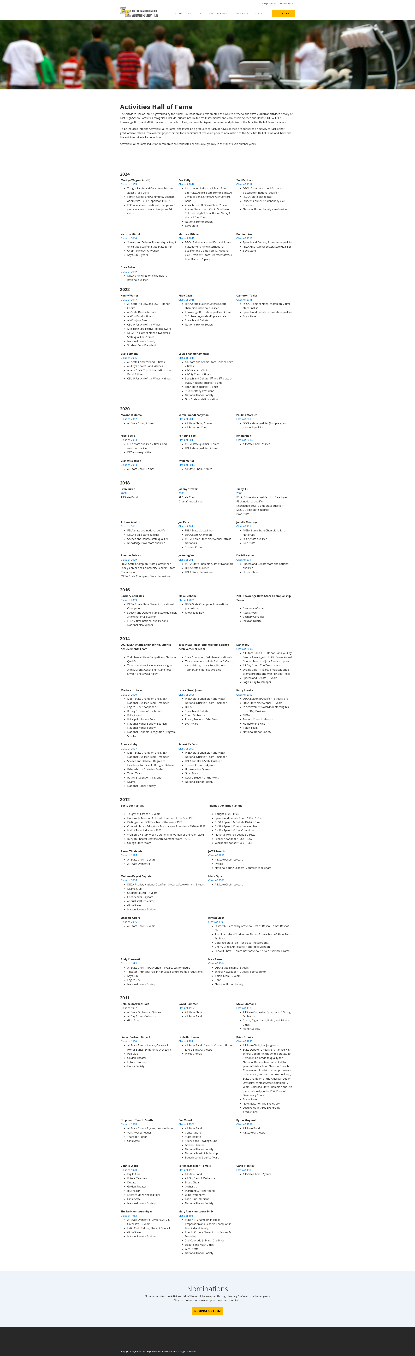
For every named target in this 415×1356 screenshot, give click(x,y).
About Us (194, 13)
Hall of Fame (218, 13)
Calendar (241, 13)
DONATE (283, 13)
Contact (260, 13)
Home (178, 13)
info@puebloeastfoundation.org (278, 3)
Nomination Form (207, 1311)
